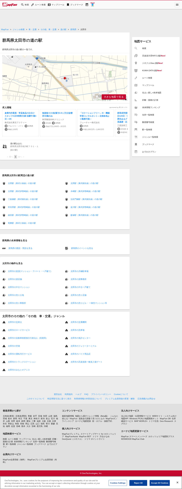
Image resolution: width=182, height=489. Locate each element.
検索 (5, 439)
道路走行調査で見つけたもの (92, 418)
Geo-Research (166, 421)
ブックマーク (40, 444)
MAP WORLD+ (141, 421)
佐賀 (13, 426)
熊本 (23, 426)
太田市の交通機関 (78, 322)
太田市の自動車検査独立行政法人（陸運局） (28, 338)
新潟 (43, 418)
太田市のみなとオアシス (19, 370)
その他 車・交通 (48, 29)
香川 (48, 424)
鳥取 (17, 424)
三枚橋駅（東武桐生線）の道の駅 (23, 199)
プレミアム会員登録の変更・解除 (120, 399)
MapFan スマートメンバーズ (134, 436)
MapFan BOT (85, 436)
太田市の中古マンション (19, 287)
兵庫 (54, 421)
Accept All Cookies (159, 483)
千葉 (25, 418)
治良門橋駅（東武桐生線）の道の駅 (86, 199)
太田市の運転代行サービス (20, 354)
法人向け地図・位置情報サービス (136, 416)
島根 (22, 424)
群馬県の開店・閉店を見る (20, 248)
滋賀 (39, 421)
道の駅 (63, 29)
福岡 (8, 426)
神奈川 (37, 418)
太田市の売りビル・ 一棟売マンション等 (89, 303)
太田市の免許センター (80, 338)
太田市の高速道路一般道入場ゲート (86, 362)
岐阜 (18, 421)
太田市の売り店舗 (78, 295)
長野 (13, 421)
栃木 (10, 418)
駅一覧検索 (11, 444)
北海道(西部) (21, 416)
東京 (30, 418)
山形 (50, 416)
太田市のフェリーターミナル (83, 346)
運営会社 (58, 394)
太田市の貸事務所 (78, 279)
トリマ (95, 436)
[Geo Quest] (92, 5)
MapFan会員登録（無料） (14, 459)
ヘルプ (78, 394)
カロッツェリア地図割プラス (161, 436)
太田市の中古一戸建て (80, 287)
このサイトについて (36, 399)
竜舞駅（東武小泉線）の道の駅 (22, 223)
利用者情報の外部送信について (88, 399)
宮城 (40, 416)
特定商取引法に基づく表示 (59, 399)
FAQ (86, 394)
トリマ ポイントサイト (94, 439)
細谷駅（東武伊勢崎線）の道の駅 (23, 215)
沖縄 (46, 426)
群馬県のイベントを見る (82, 248)
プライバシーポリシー (101, 394)
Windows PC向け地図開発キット (144, 418)
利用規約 (69, 394)
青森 (30, 416)
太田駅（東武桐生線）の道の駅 (84, 183)
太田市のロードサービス (19, 330)
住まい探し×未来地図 (41, 439)
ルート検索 (13, 439)
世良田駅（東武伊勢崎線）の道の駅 (24, 207)
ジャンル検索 (19, 29)
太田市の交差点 (15, 322)
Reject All (138, 483)
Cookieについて (121, 394)
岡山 (27, 424)
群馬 (15, 418)
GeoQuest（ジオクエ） (72, 439)
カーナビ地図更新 (83, 421)
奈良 (5, 424)
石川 (53, 418)
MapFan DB (165, 418)
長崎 (18, 426)
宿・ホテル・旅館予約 (102, 421)
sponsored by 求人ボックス (118, 107)
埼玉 (20, 418)
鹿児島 (40, 426)
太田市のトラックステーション (22, 362)
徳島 (43, 424)
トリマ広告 (154, 421)
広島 (32, 424)
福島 (55, 416)
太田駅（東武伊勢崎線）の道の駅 (23, 191)
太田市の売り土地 (16, 295)
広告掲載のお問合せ (146, 399)
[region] (64, 78)
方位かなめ (104, 436)
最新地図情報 (68, 416)
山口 (38, 424)
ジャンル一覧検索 (25, 444)
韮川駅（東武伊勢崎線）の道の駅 (85, 207)
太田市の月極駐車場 (79, 271)
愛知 (28, 421)
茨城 (5, 418)
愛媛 (53, 424)
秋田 (45, 416)
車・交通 (33, 29)
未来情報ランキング (23, 441)
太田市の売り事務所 (17, 303)
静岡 (23, 421)
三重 (34, 421)
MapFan (5, 29)
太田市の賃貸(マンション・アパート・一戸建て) (29, 271)
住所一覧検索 (39, 441)
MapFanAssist (71, 436)
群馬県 (73, 29)
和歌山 (11, 424)
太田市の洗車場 (77, 330)
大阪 (44, 421)
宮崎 (34, 426)
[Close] (177, 482)
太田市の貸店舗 (15, 279)
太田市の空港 (14, 346)
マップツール (25, 439)
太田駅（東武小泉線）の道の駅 (22, 183)
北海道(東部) (8, 416)
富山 (48, 418)
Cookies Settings (117, 483)
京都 (49, 421)
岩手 (35, 416)
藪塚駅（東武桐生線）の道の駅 (84, 215)
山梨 (8, 421)
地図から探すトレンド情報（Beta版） (92, 416)
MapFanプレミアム (70, 434)
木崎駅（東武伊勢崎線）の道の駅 (85, 191)
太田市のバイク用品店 (80, 354)
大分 (28, 426)
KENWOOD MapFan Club (132, 439)
